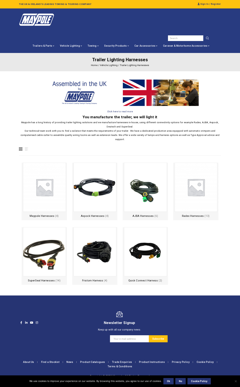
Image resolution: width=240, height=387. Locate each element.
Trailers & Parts (42, 45)
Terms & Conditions (120, 366)
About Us (28, 362)
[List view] (26, 149)
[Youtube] (31, 322)
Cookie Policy (205, 362)
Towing (92, 45)
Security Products (115, 45)
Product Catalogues (92, 362)
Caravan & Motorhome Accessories (185, 45)
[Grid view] (21, 149)
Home (94, 65)
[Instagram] (37, 322)
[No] (235, 381)
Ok (168, 381)
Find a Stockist (50, 362)
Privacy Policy (181, 362)
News (69, 362)
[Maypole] (36, 19)
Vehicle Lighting (70, 45)
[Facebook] (21, 322)
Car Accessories (144, 45)
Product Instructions (152, 362)
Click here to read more (120, 111)
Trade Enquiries (122, 362)
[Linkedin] (26, 322)
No (180, 381)
